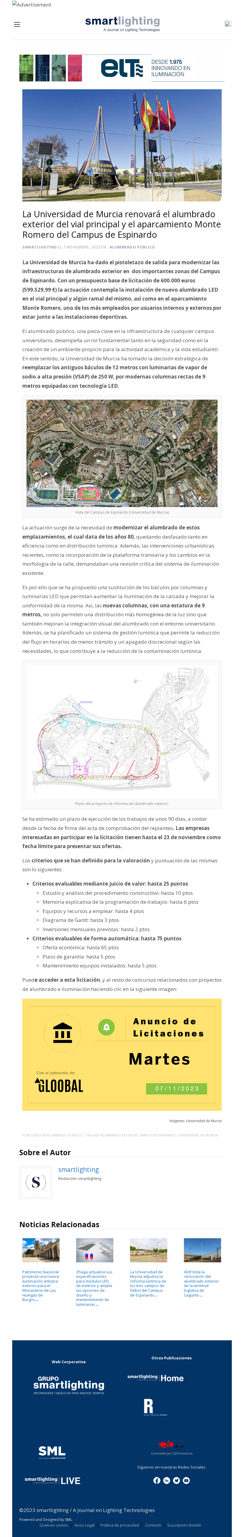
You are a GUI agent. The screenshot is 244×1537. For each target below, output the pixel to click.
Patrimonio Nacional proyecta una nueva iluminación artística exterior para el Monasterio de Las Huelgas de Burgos (40, 1285)
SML (68, 1519)
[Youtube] (186, 1480)
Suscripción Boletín (184, 1525)
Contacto (153, 1525)
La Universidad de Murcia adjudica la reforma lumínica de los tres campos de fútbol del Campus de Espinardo (148, 1283)
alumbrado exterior (119, 1135)
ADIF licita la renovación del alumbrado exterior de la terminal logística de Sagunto (201, 1283)
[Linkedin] (166, 1480)
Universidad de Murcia (198, 1135)
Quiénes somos (54, 1525)
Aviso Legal (84, 1525)
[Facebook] (156, 1480)
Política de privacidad (120, 1525)
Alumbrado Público (132, 247)
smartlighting (39, 247)
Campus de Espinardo (157, 1135)
